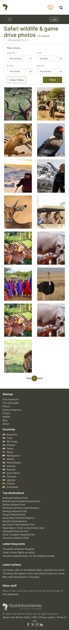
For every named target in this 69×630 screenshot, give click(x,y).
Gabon (10, 448)
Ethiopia (10, 445)
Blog (5, 420)
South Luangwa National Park (19, 534)
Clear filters (16, 80)
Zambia (10, 483)
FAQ (35, 617)
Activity (41, 65)
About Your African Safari (17, 617)
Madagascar (13, 455)
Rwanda (10, 469)
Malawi (10, 459)
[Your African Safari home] (34, 606)
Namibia (11, 466)
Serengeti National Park (15, 531)
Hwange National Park (15, 511)
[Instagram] (37, 624)
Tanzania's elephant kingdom (18, 548)
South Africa (13, 473)
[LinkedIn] (41, 624)
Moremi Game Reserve (15, 521)
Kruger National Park (14, 514)
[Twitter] (32, 624)
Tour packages (11, 402)
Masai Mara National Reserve (18, 517)
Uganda (10, 480)
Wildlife (6, 416)
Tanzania (11, 476)
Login (54, 19)
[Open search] (61, 7)
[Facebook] (28, 624)
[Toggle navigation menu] (10, 19)
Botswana (11, 434)
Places (6, 406)
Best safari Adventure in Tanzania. (21, 576)
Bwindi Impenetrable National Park (21, 501)
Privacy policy (47, 617)
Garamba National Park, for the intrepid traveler (29, 555)
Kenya (9, 452)
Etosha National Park (14, 504)
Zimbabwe (12, 487)
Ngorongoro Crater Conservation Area (23, 527)
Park (39, 52)
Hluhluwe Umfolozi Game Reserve (21, 507)
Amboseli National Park (15, 497)
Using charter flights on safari (19, 552)
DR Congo (12, 441)
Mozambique (13, 462)
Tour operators (11, 399)
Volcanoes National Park (16, 537)
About (6, 423)
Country (11, 52)
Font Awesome (10, 594)
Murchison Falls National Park (19, 524)
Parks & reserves (12, 409)
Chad (9, 438)
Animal (10, 65)
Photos (6, 413)
